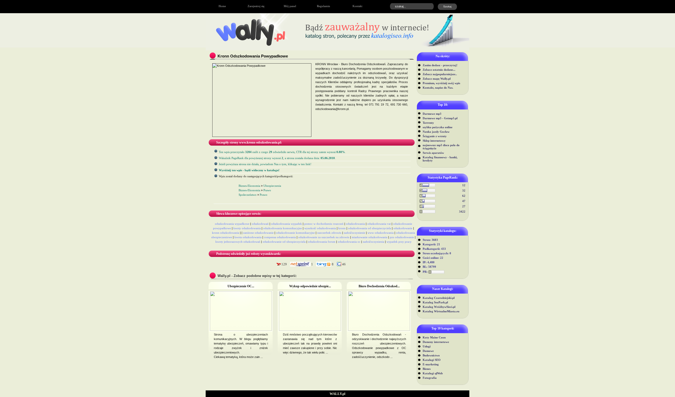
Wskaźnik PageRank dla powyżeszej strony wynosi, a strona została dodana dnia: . (277, 158)
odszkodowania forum (321, 241)
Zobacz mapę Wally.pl (437, 78)
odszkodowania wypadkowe (232, 223)
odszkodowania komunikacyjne (282, 228)
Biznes (427, 368)
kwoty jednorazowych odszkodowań (237, 241)
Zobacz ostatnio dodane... (439, 69)
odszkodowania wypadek (286, 223)
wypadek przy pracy (399, 241)
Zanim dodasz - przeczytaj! (440, 65)
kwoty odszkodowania (247, 228)
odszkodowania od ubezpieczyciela (369, 228)
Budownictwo (431, 355)
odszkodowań (260, 223)
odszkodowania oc (349, 241)
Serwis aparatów (433, 152)
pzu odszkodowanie (402, 237)
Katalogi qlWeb (433, 373)
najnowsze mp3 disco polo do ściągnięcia (441, 147)
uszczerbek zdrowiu (329, 232)
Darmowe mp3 (432, 113)
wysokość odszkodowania (320, 228)
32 (463, 190)
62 (463, 195)
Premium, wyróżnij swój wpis (441, 83)
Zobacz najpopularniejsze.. (440, 74)
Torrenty (428, 122)
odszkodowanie (402, 228)
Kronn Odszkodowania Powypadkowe (253, 56)
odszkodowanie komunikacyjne (295, 232)
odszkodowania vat (379, 223)
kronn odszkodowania (225, 232)
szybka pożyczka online (437, 127)
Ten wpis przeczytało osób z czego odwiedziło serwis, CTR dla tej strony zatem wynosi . (282, 152)
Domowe (428, 350)
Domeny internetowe (436, 341)
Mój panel (290, 6)
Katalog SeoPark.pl (435, 302)
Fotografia (430, 377)
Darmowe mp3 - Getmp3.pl (440, 118)
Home (222, 6)
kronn (342, 228)
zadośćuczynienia (373, 241)
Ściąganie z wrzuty (435, 136)
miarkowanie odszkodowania (369, 237)
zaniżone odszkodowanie (258, 232)
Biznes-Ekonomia (249, 185)
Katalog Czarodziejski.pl (439, 297)
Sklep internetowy (434, 140)
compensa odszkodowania (280, 237)
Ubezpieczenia (272, 185)
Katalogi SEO (432, 359)
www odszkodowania (381, 232)
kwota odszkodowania (248, 237)
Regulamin (323, 6)
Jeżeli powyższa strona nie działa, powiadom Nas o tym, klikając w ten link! (265, 164)
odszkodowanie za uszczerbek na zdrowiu (323, 237)
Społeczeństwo (248, 194)
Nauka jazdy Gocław (436, 131)
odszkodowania (355, 223)
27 (463, 206)
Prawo (267, 190)
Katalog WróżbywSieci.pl (439, 306)
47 (463, 201)
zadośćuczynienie (354, 232)
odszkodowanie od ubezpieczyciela (284, 241)
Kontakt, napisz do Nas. (438, 87)
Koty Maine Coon (434, 337)
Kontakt (357, 6)
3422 (462, 211)
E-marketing (431, 364)
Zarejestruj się (256, 6)
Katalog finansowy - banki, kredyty (440, 159)
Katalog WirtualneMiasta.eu (441, 311)
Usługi (427, 346)
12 (463, 185)
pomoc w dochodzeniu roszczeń (324, 223)
